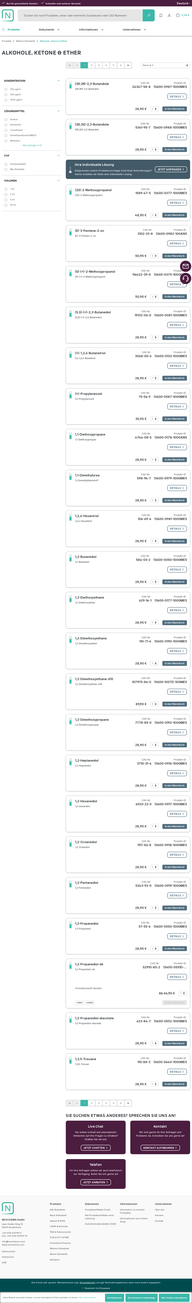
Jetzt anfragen (169, 169)
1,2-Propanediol (86, 926)
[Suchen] (149, 15)
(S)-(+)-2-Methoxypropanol (95, 274)
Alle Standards (57, 1209)
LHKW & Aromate (59, 1226)
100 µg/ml (15, 89)
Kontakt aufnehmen (158, 1148)
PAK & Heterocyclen (60, 1232)
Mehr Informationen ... (88, 1297)
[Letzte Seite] (128, 65)
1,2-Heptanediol (86, 763)
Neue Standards (58, 1215)
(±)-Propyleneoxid (88, 396)
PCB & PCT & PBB (59, 1237)
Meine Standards (59, 1254)
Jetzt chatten (94, 1148)
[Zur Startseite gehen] (8, 15)
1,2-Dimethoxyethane (91, 640)
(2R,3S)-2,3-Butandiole (92, 127)
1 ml (12, 189)
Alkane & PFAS (57, 1221)
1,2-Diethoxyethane (89, 600)
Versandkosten (87, 1282)
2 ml (12, 194)
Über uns (159, 1209)
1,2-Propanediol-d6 (89, 966)
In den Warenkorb (174, 108)
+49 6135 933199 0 (12, 1233)
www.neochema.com (13, 1244)
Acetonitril (15, 124)
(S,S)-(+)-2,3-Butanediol (93, 314)
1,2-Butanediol (85, 559)
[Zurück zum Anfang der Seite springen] (185, 266)
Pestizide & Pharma (60, 1243)
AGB (4, 1262)
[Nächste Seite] (120, 65)
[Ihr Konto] (169, 15)
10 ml (13, 205)
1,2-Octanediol (86, 844)
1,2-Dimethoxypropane (92, 722)
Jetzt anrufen (94, 1182)
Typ (6, 155)
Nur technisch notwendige (141, 1297)
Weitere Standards (59, 1248)
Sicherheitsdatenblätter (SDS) (100, 1224)
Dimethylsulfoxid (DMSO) (23, 135)
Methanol (15, 140)
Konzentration (14, 80)
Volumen (10, 180)
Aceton (14, 119)
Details (175, 96)
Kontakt (159, 1221)
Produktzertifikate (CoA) (97, 1209)
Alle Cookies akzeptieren (174, 1297)
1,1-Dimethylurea (87, 477)
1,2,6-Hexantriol (87, 518)
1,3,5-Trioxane (85, 1061)
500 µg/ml (15, 94)
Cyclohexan (16, 130)
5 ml (12, 199)
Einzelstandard (18, 164)
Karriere (159, 1215)
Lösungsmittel (14, 111)
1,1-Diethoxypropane (90, 437)
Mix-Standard (17, 169)
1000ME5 (89, 1003)
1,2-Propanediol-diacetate (94, 1020)
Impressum (8, 1257)
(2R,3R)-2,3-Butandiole (92, 86)
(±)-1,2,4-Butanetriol (90, 355)
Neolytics (55, 1259)
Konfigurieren (114, 1297)
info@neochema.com (13, 1241)
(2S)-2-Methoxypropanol (93, 192)
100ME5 (79, 1003)
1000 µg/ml (16, 99)
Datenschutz (8, 1251)
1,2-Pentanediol (86, 885)
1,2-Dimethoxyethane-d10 (94, 681)
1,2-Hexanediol (86, 803)
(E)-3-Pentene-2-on (89, 233)
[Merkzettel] (160, 15)
